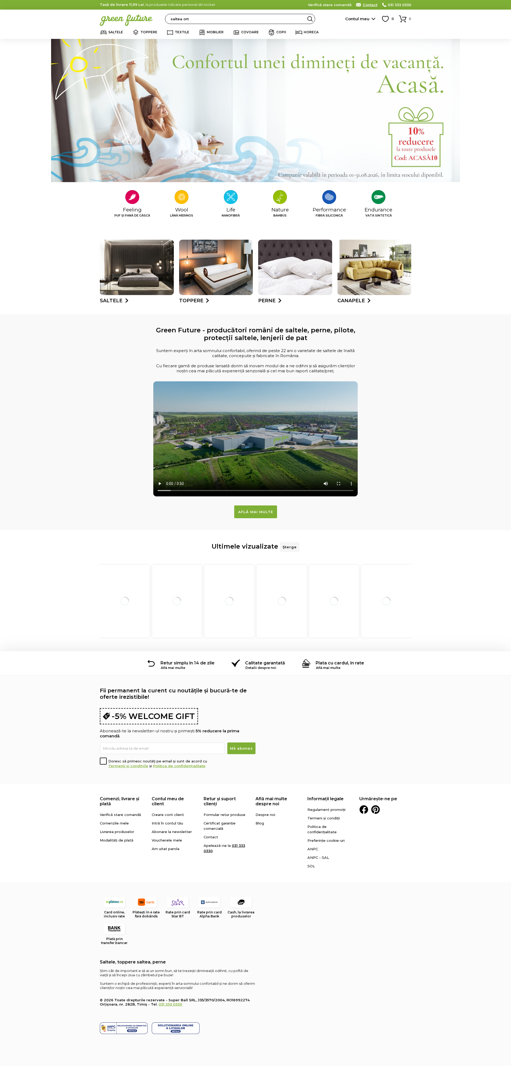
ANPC (312, 849)
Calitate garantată (265, 662)
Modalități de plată (116, 840)
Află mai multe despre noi (271, 801)
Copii (281, 32)
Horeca (311, 32)
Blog (260, 823)
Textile (182, 32)
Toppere (149, 32)
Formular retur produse (224, 814)
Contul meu (357, 18)
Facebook (364, 809)
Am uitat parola (165, 849)
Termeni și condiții (323, 818)
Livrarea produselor (117, 832)
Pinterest (375, 809)
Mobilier (215, 32)
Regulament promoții (326, 809)
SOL (311, 866)
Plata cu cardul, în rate (340, 662)
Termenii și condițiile (128, 766)
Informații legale (325, 798)
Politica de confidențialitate (179, 766)
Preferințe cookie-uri (326, 840)
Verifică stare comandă (330, 5)
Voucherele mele (167, 840)
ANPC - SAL (318, 857)
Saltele (115, 32)
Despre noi (265, 814)
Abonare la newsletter (172, 832)
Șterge (290, 547)
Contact (370, 5)
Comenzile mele (114, 823)
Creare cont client (168, 814)
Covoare (250, 32)
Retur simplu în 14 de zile (187, 662)
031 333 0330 (399, 5)
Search (310, 19)
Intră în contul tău (167, 823)
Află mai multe (255, 512)
